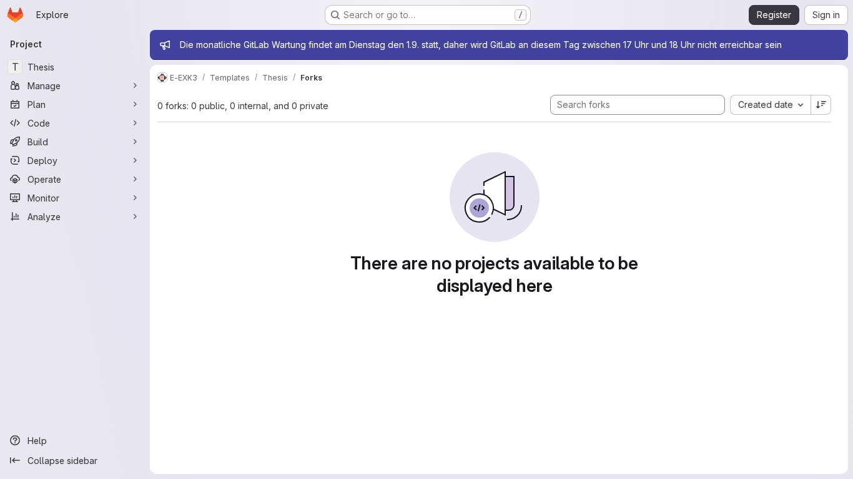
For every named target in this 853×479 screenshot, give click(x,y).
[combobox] (770, 105)
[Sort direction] (821, 105)
